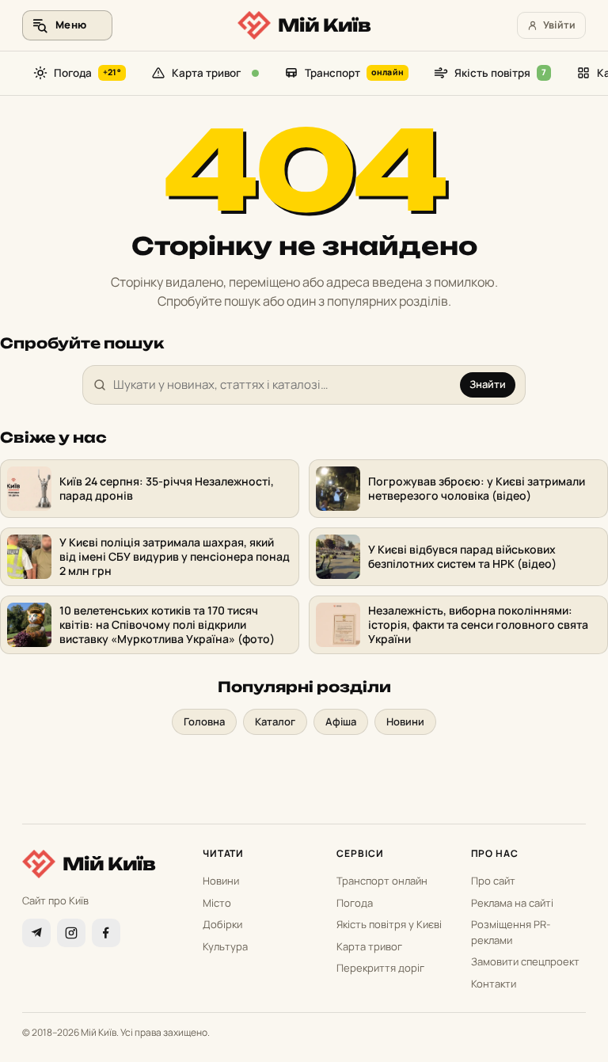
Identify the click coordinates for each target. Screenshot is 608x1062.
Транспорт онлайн (382, 881)
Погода (87, 73)
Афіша (340, 721)
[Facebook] (106, 933)
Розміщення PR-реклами (510, 932)
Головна (204, 721)
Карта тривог (206, 73)
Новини (405, 721)
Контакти (493, 983)
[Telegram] (36, 933)
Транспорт (354, 73)
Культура (225, 946)
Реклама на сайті (512, 903)
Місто (217, 903)
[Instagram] (71, 933)
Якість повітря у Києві (389, 924)
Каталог (275, 721)
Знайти (487, 384)
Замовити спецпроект (525, 961)
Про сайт (493, 881)
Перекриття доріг (380, 968)
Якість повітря (500, 73)
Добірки (222, 924)
